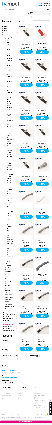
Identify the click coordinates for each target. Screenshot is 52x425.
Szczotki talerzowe (9, 297)
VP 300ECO (10, 131)
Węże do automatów (9, 306)
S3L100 (9, 233)
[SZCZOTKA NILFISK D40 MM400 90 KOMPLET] (42, 100)
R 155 (8, 250)
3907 (8, 259)
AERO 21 (9, 44)
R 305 (8, 252)
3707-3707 (10, 256)
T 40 (8, 206)
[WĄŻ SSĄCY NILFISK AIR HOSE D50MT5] (42, 298)
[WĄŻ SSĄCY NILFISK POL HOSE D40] (42, 331)
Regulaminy (4, 391)
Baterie (6, 276)
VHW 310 (9, 163)
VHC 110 (9, 122)
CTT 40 (9, 99)
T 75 (8, 217)
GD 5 (8, 101)
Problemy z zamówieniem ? (39, 400)
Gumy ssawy (7, 285)
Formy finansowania (6, 397)
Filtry (6, 283)
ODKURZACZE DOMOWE (9, 330)
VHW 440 (9, 180)
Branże (4, 345)
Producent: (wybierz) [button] (7, 355)
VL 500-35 (9, 148)
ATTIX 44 (9, 76)
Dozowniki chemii (9, 280)
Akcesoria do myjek (9, 274)
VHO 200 (9, 189)
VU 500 (9, 191)
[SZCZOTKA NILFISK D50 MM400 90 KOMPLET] (26, 34)
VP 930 (9, 141)
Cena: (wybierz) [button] (6, 359)
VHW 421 (9, 178)
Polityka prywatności (6, 395)
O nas (19, 398)
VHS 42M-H (10, 185)
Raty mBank (20, 393)
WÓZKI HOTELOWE (8, 342)
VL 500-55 (9, 150)
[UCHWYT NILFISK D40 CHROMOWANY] (42, 199)
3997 (8, 261)
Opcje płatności (37, 397)
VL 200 (9, 145)
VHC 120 (9, 124)
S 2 (8, 222)
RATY (19, 391)
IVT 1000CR (10, 243)
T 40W (8, 209)
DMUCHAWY (6, 316)
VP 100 (9, 128)
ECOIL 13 (9, 198)
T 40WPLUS (10, 211)
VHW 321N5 (10, 174)
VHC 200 (9, 126)
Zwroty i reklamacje (6, 393)
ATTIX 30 (9, 60)
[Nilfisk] (22, 26)
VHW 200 (9, 154)
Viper (7, 263)
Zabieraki (7, 302)
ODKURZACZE (6, 328)
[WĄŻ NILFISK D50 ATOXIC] (42, 265)
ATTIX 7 (9, 53)
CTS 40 (9, 97)
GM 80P (9, 112)
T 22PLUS (9, 202)
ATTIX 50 (9, 79)
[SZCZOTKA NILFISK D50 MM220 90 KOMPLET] (42, 133)
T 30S (8, 204)
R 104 (8, 246)
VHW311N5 (10, 167)
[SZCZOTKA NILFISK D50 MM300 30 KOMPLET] (26, 166)
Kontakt (19, 395)
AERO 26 (9, 47)
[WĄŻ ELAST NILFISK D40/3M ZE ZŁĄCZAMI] (26, 232)
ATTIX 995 (9, 92)
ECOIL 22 (9, 196)
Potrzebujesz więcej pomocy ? (40, 407)
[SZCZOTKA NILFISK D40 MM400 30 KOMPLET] (26, 100)
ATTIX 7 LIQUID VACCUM (9, 57)
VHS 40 (9, 182)
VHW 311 (9, 165)
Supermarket (5, 26)
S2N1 (8, 224)
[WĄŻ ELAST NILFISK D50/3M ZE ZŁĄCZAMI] (42, 232)
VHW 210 (9, 158)
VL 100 (9, 143)
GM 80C (9, 109)
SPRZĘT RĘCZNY (7, 333)
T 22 (8, 200)
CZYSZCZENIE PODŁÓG (9, 314)
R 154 (8, 248)
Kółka (6, 308)
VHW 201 (9, 156)
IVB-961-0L (10, 241)
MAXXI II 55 (10, 118)
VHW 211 (9, 161)
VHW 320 (9, 169)
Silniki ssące (7, 292)
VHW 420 (9, 176)
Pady (6, 310)
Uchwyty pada (8, 299)
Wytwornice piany (9, 304)
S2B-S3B (9, 228)
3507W (9, 254)
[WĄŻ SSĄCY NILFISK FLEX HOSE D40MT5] (26, 331)
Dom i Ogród (5, 32)
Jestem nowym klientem (39, 391)
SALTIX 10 (9, 193)
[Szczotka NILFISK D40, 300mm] (26, 133)
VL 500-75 (9, 152)
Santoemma (8, 265)
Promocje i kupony (37, 405)
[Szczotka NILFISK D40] (42, 35)
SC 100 (9, 219)
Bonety (6, 278)
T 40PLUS (9, 213)
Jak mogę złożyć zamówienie (39, 395)
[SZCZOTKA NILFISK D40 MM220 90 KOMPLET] (42, 67)
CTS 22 (9, 95)
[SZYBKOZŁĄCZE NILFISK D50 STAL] (42, 166)
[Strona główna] (10, 4)
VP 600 (9, 135)
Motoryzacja (5, 28)
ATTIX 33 (9, 63)
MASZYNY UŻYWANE (8, 324)
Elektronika (5, 30)
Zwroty (35, 402)
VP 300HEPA (10, 133)
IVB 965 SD (10, 239)
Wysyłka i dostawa (38, 398)
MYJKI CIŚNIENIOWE (8, 326)
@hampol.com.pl (44, 5)
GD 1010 (9, 107)
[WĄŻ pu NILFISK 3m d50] (26, 298)
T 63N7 (9, 215)
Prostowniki (7, 290)
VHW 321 (9, 172)
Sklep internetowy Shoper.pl (26, 424)
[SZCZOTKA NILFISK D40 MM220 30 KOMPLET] (26, 67)
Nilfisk (7, 42)
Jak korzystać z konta (38, 393)
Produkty (4, 34)
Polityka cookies (21, 397)
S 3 (8, 230)
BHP (4, 312)
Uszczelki (7, 301)
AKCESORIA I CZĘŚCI (8, 37)
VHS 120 (9, 187)
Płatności (4, 398)
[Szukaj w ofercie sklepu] (48, 9)
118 (8, 235)
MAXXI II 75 (10, 120)
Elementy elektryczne (9, 281)
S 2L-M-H (9, 226)
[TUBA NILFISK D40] (26, 199)
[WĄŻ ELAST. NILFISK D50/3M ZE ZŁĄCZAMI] (26, 265)
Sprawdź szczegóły (26, 52)
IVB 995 (9, 237)
